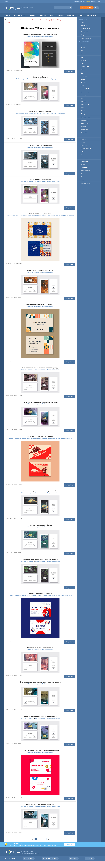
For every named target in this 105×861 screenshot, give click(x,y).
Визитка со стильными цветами (40, 648)
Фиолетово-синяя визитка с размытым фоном (40, 402)
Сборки (83, 142)
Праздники (84, 35)
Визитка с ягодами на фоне (40, 111)
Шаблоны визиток (47, 36)
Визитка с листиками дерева (40, 145)
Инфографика (85, 114)
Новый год (84, 25)
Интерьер (83, 82)
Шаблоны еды (20, 79)
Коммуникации (85, 88)
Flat (82, 51)
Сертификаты (91, 15)
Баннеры (83, 60)
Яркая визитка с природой (40, 180)
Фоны (82, 180)
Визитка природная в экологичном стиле (40, 716)
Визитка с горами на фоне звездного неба (40, 491)
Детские (83, 69)
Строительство (85, 161)
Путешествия (84, 177)
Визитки (43, 15)
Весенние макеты (25, 20)
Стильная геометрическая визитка (40, 304)
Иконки (83, 79)
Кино (82, 85)
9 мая (66, 20)
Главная (6, 1)
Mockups (60, 15)
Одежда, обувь (85, 123)
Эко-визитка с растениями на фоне (40, 804)
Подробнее (69, 71)
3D (81, 44)
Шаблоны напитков (41, 215)
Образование (84, 120)
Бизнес (83, 63)
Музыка (83, 110)
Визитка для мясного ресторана (40, 436)
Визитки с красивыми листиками (40, 270)
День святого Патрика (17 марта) (42, 20)
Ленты (82, 98)
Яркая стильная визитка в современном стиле (40, 750)
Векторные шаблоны (50, 858)
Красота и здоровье (86, 92)
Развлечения (84, 167)
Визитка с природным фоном (40, 525)
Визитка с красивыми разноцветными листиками (40, 682)
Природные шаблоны (58, 79)
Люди (82, 107)
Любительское (85, 104)
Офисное (83, 126)
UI (81, 54)
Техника (83, 164)
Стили (82, 155)
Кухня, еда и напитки (87, 95)
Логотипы (70, 15)
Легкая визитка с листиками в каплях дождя (40, 368)
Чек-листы (89, 858)
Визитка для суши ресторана (40, 594)
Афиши (81, 15)
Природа (83, 173)
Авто (82, 57)
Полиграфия (84, 32)
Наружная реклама (86, 117)
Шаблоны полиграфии (34, 36)
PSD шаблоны (28, 858)
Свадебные (84, 145)
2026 (82, 22)
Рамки (52, 15)
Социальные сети (86, 38)
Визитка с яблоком (40, 77)
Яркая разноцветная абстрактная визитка (40, 34)
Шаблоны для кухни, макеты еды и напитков (21, 215)
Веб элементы (85, 66)
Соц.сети (33, 15)
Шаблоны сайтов (19, 15)
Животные (84, 76)
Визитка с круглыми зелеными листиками (40, 559)
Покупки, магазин (86, 170)
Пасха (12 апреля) (58, 20)
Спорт (82, 151)
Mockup (83, 47)
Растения (83, 139)
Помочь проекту (87, 7)
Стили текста (84, 158)
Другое (83, 73)
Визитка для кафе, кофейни (40, 214)
